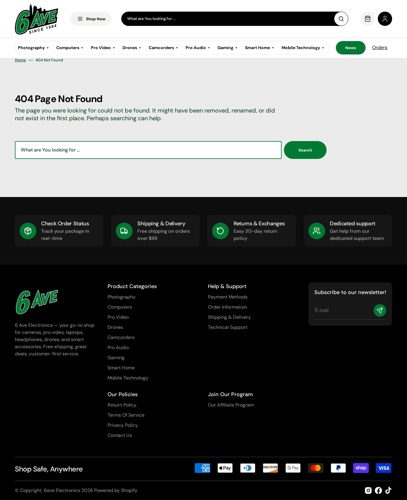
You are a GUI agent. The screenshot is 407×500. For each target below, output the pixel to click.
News (350, 47)
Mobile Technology (128, 378)
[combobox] (234, 19)
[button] (385, 19)
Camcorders (121, 337)
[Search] (341, 19)
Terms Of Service (126, 415)
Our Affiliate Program (231, 405)
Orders (379, 47)
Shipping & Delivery (229, 317)
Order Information (227, 307)
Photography (122, 297)
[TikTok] (388, 490)
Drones (115, 327)
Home (20, 60)
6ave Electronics (62, 490)
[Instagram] (368, 490)
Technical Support (228, 327)
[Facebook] (378, 490)
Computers (120, 307)
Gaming (116, 357)
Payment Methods (228, 297)
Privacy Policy (123, 425)
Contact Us (120, 435)
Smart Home (121, 368)
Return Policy (122, 405)
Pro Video (118, 317)
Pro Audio (118, 347)
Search (305, 150)
